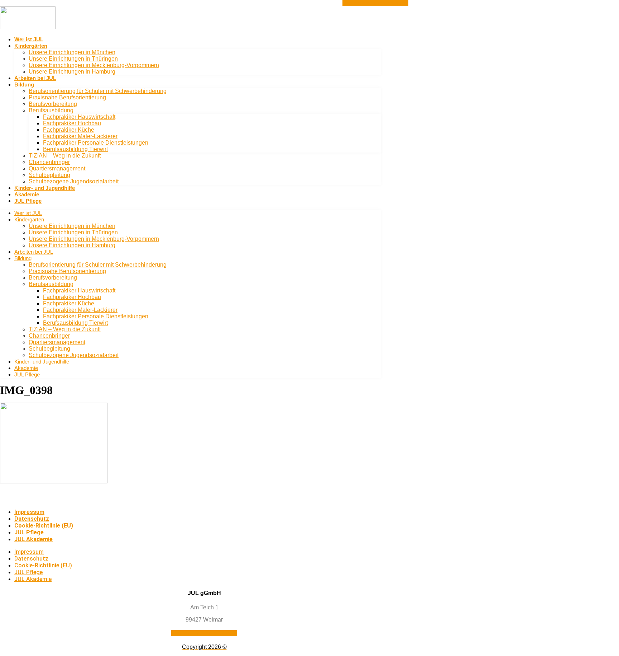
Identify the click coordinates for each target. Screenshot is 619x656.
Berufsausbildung (51, 110)
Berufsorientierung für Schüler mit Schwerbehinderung (98, 91)
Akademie (26, 194)
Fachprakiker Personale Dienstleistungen (95, 143)
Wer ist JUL (28, 39)
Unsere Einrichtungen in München (72, 52)
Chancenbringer (49, 162)
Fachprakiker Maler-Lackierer (80, 136)
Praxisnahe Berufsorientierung (67, 97)
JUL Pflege (28, 201)
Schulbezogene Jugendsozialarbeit (74, 181)
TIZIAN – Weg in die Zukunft (65, 156)
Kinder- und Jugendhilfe (44, 188)
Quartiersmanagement (57, 168)
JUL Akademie (33, 539)
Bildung (24, 84)
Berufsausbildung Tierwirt (75, 149)
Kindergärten (30, 46)
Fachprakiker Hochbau (72, 123)
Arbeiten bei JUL (35, 78)
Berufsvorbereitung (53, 104)
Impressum (29, 512)
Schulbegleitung (49, 175)
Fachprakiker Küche (68, 130)
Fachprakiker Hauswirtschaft (79, 117)
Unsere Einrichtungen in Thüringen (73, 59)
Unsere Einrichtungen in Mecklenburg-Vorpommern (94, 65)
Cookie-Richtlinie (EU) (43, 525)
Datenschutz (31, 518)
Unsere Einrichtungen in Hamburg (72, 72)
